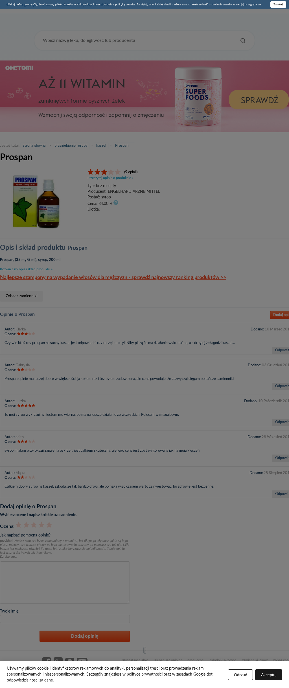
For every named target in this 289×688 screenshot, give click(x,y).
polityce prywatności (145, 674)
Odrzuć (240, 674)
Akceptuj (268, 674)
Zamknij (278, 4)
